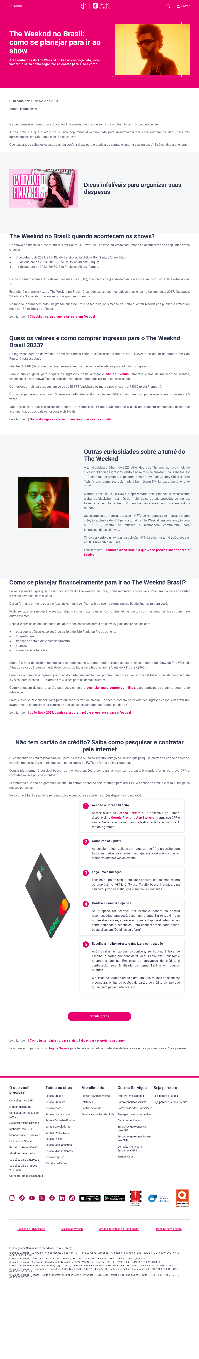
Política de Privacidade (31, 1228)
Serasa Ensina (54, 1138)
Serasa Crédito (128, 813)
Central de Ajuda (91, 1108)
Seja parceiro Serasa (166, 1095)
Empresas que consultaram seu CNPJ (134, 1138)
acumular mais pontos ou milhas (110, 688)
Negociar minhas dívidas (24, 1122)
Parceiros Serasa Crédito (24, 1147)
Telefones (87, 1102)
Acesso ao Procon (72, 1228)
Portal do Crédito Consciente (135, 1108)
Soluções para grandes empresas (23, 1167)
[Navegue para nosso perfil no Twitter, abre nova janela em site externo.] (42, 1199)
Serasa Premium (55, 1102)
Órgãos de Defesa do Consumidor (119, 1228)
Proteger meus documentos (134, 1114)
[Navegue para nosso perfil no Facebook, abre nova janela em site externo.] (52, 1199)
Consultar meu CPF (21, 1100)
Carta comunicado (129, 1120)
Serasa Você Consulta (58, 1144)
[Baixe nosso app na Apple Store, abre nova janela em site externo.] (90, 1200)
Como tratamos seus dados (26, 1175)
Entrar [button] (185, 6)
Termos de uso (126, 1156)
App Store (143, 817)
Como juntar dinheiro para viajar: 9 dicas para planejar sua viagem (78, 1040)
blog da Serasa (58, 1048)
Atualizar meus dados (22, 1153)
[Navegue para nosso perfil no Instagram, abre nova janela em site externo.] (12, 1199)
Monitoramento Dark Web (24, 1135)
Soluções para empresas (24, 1159)
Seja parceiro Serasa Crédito (170, 1102)
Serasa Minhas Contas (59, 1151)
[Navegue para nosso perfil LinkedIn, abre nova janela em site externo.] (62, 1199)
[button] (43, 188)
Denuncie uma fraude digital (98, 1114)
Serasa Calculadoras (57, 1126)
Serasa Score (53, 1108)
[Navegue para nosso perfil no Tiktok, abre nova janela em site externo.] (21, 1199)
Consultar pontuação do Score (24, 1114)
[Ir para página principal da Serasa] (85, 6)
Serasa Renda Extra (57, 1132)
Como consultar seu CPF (132, 1102)
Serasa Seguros (54, 1157)
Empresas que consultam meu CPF (133, 1128)
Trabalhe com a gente (169, 1228)
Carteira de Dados (56, 1163)
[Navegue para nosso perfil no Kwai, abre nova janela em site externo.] (72, 1199)
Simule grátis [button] (99, 1016)
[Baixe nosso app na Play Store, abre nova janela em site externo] (114, 1200)
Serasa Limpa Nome (57, 1114)
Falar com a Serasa (20, 1141)
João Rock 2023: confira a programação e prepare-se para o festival (80, 712)
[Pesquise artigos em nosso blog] (168, 6)
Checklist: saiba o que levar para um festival (62, 316)
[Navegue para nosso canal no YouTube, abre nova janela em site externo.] (32, 1199)
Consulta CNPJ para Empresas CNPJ (130, 1148)
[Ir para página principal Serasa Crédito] (101, 6)
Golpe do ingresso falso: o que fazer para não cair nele (70, 419)
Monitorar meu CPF (21, 1128)
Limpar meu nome (20, 1106)
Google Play (119, 817)
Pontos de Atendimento (95, 1095)
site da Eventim (117, 374)
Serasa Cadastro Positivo (60, 1120)
